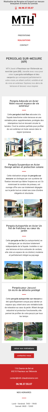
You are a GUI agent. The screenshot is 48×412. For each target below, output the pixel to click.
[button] (7, 147)
